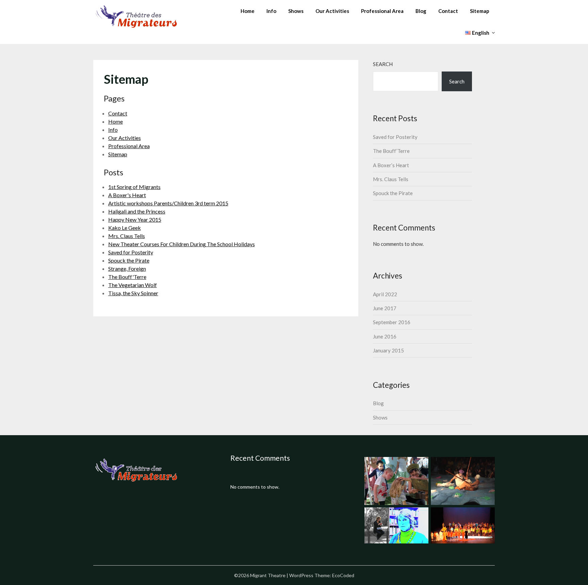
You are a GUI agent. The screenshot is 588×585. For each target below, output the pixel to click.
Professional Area (382, 11)
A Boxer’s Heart (391, 165)
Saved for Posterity (130, 252)
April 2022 (385, 294)
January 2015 (388, 350)
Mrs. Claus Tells (126, 236)
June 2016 (384, 336)
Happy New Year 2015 (134, 219)
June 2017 (384, 308)
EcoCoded (343, 575)
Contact (448, 11)
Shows (296, 11)
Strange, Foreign (127, 268)
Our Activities (332, 11)
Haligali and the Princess (136, 211)
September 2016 (391, 322)
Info (271, 11)
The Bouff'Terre (127, 276)
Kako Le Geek (124, 227)
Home (248, 11)
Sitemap (479, 11)
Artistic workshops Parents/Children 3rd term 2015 (168, 203)
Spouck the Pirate (128, 260)
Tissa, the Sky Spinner (133, 293)
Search (383, 64)
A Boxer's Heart (127, 195)
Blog (420, 11)
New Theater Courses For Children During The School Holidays (181, 244)
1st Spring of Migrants (134, 187)
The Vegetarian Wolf (132, 285)
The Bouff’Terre (391, 151)
